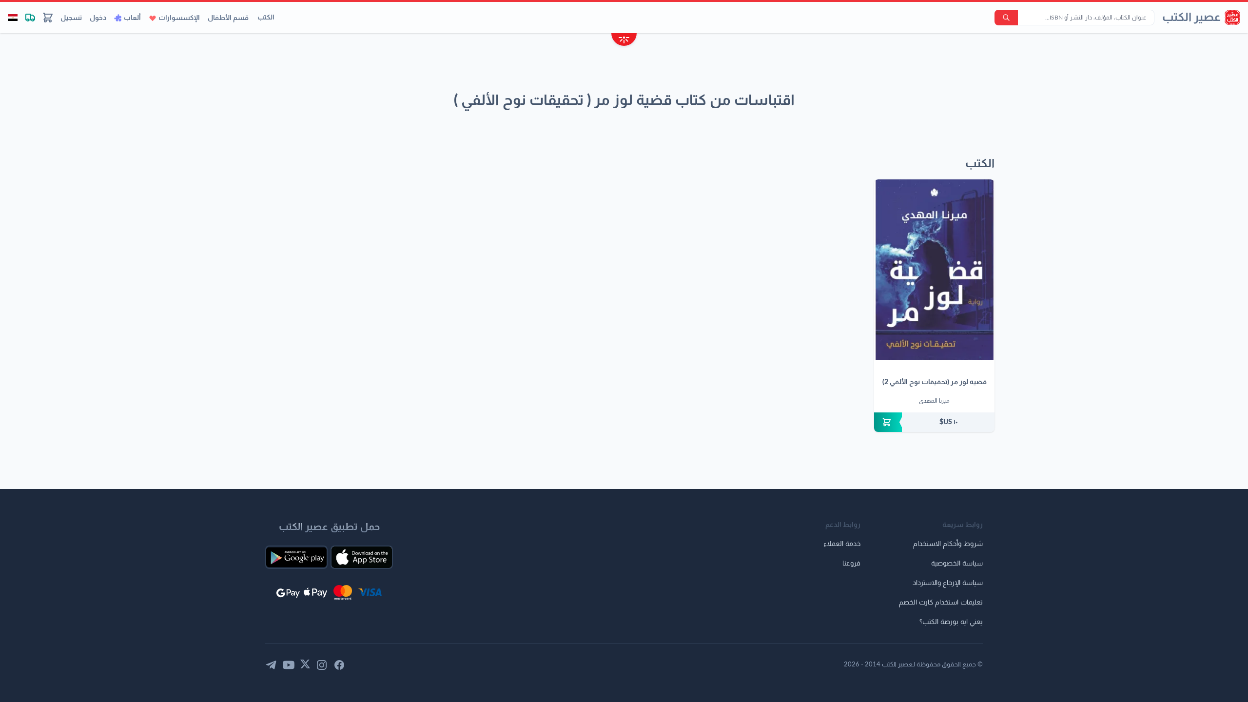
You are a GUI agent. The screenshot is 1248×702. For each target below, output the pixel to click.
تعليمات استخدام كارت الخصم (941, 602)
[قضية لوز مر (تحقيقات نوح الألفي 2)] (934, 269)
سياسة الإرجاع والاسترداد (948, 583)
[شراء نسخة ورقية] (934, 422)
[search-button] (1006, 17)
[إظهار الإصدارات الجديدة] (624, 40)
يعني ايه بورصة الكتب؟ (951, 622)
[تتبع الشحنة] (30, 17)
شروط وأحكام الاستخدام (948, 544)
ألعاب (132, 18)
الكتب (265, 17)
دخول (98, 18)
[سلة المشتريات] (48, 17)
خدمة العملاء (841, 544)
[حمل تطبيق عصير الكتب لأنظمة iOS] (362, 557)
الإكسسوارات (179, 18)
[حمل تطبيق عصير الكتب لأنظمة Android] (296, 557)
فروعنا (851, 563)
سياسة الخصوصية (957, 563)
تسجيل (71, 18)
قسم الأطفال (228, 18)
